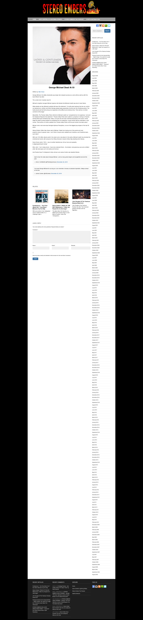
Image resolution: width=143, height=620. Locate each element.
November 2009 (95, 524)
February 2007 (95, 559)
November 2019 (95, 277)
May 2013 (94, 472)
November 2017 (95, 337)
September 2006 (96, 564)
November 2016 (95, 367)
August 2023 (95, 165)
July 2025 (94, 108)
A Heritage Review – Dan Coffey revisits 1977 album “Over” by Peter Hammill (60, 587)
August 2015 (95, 405)
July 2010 (94, 517)
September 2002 (96, 572)
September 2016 (96, 372)
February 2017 (95, 360)
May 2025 (94, 113)
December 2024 (95, 125)
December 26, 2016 (62, 162)
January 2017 (95, 362)
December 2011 (95, 494)
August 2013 (95, 464)
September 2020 (96, 252)
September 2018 (96, 312)
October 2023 (95, 160)
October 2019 (95, 280)
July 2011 (94, 502)
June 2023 (94, 170)
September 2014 (96, 432)
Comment (35, 229)
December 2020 (95, 245)
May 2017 (94, 352)
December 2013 (95, 454)
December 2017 (95, 335)
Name (34, 245)
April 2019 (94, 295)
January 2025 (95, 123)
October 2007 (95, 549)
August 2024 (95, 135)
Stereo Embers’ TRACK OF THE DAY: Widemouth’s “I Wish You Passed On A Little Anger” (61, 207)
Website (73, 245)
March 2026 (95, 88)
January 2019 (95, 302)
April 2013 (94, 474)
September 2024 (96, 133)
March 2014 (95, 447)
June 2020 (94, 260)
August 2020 (95, 255)
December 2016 (95, 365)
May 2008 (94, 537)
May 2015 (94, 412)
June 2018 (94, 320)
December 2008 (95, 534)
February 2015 (95, 419)
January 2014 (95, 452)
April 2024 (94, 145)
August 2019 (95, 285)
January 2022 (95, 212)
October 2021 (95, 220)
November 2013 (95, 457)
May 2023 (94, 173)
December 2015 (95, 395)
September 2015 (96, 402)
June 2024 (94, 140)
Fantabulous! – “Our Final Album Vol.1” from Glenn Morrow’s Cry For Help (40, 207)
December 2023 (95, 155)
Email (53, 245)
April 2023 (94, 175)
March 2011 (95, 507)
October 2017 (95, 340)
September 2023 (96, 163)
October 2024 (95, 130)
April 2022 (94, 205)
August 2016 (95, 375)
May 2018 (94, 322)
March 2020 (95, 267)
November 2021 (95, 218)
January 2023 (95, 183)
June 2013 (94, 469)
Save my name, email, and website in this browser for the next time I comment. (52, 255)
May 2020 (94, 262)
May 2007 (94, 557)
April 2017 (94, 355)
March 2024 (95, 148)
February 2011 (95, 509)
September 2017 (96, 342)
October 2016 (95, 370)
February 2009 (95, 529)
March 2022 (95, 208)
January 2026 (95, 93)
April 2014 (94, 444)
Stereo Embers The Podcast (74, 19)
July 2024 (94, 138)
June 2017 (94, 350)
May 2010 (94, 519)
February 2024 (95, 150)
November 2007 (95, 547)
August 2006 (95, 567)
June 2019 (94, 290)
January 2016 (95, 392)
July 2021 (94, 227)
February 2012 (95, 489)
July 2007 (94, 554)
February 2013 (95, 479)
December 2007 (95, 544)
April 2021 (94, 235)
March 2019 (95, 297)
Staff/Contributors (93, 19)
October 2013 (95, 459)
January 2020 (95, 272)
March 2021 (95, 237)
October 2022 (95, 190)
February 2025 (95, 120)
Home (34, 19)
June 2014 (94, 439)
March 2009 (95, 527)
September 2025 (96, 103)
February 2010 (95, 522)
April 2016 (94, 385)
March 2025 (95, 118)
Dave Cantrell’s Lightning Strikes (50, 19)
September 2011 (96, 497)
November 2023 (95, 158)
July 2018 (94, 317)
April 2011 (94, 504)
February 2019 (95, 300)
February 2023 (95, 180)
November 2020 (95, 247)
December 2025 (95, 95)
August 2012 (95, 484)
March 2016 (95, 387)
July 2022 (94, 198)
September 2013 (96, 462)
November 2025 (95, 98)
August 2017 (95, 345)
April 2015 (94, 415)
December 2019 (95, 275)
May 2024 (94, 143)
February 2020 (95, 270)
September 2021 (96, 222)
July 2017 (94, 347)
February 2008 (95, 542)
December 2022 (95, 185)
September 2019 (96, 282)
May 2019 (94, 292)
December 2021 (95, 215)
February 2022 (95, 210)
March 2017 (95, 357)
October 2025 (95, 100)
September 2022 (96, 193)
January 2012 (95, 492)
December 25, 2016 (56, 173)
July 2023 (94, 168)
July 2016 (94, 377)
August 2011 (95, 499)
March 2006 (95, 569)
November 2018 (95, 307)
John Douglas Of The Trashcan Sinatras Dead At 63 (81, 202)
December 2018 (95, 305)
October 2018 (95, 310)
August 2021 (95, 225)
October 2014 (95, 429)
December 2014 (95, 425)
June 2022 (94, 200)
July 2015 (94, 407)
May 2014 (94, 442)
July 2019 (94, 287)
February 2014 (95, 449)
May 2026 (94, 83)
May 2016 (94, 382)
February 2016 (95, 390)
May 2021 (94, 232)
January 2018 (95, 332)
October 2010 (95, 512)
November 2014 (95, 427)
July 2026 (94, 78)
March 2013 (95, 477)
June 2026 (94, 80)
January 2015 (95, 422)
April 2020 (94, 265)
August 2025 (95, 105)
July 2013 (94, 467)
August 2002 (95, 574)
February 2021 (95, 240)
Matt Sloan (41, 92)
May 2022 (94, 203)
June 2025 (94, 110)
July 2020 (94, 257)
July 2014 (94, 437)
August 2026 (95, 75)
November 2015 (95, 397)
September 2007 (96, 552)
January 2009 (95, 532)
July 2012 (94, 487)
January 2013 (95, 482)
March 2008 (95, 539)
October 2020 (95, 250)
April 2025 (94, 115)
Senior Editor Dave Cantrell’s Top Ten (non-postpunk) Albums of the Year (61, 607)
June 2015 (94, 409)
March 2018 (95, 327)
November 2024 (95, 128)
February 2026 (95, 90)
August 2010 (95, 514)
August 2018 (95, 315)
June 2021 (94, 230)
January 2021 (95, 242)
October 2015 (95, 400)
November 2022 (95, 188)
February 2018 (95, 330)
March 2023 (95, 178)
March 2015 (95, 417)
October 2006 (95, 562)
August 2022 (95, 195)
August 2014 (95, 434)
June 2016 (94, 380)
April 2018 (94, 325)
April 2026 (94, 85)
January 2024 (95, 153)
